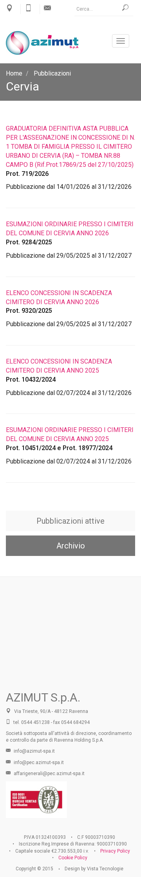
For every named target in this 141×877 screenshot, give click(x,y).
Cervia (22, 86)
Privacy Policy (115, 851)
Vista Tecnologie (105, 868)
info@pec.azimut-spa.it (38, 762)
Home (14, 73)
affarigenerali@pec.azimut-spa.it (49, 773)
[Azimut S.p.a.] (70, 43)
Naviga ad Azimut (70, 640)
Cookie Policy (72, 857)
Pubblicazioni (52, 73)
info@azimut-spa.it (34, 751)
